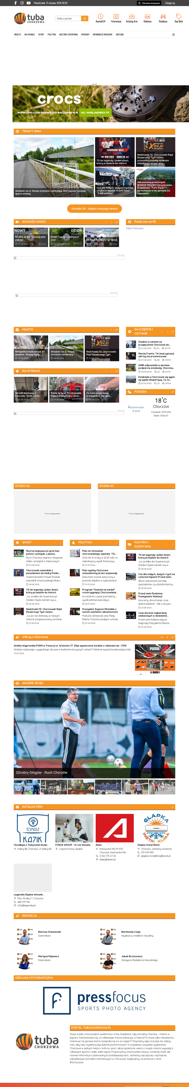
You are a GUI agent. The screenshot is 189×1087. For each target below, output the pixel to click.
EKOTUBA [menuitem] (120, 34)
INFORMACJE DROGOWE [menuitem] (102, 34)
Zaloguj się (170, 3)
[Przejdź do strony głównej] (31, 18)
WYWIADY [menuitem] (85, 34)
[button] (173, 34)
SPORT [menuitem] (41, 34)
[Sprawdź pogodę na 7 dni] (136, 408)
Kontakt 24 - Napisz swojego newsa (95, 208)
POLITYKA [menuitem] (52, 34)
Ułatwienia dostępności (151, 3)
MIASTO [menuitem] (17, 34)
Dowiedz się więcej (161, 1081)
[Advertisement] (94, 60)
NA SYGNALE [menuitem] (30, 34)
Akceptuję (178, 1082)
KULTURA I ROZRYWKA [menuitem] (68, 34)
